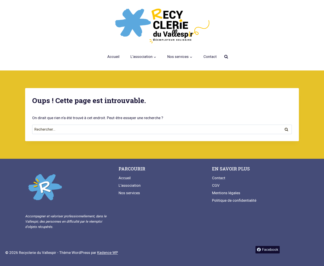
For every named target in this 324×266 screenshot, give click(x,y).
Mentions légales (226, 193)
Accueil (113, 56)
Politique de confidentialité (234, 200)
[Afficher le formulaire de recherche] (226, 57)
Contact (210, 56)
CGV (216, 185)
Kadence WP (107, 252)
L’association (130, 185)
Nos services (129, 193)
